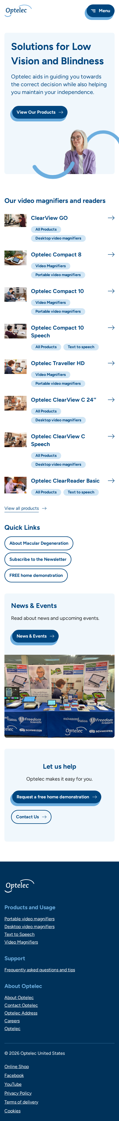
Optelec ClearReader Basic (65, 480)
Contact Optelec (21, 1005)
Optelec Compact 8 (56, 254)
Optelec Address (20, 1013)
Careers (12, 1020)
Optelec (12, 1028)
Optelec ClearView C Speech (58, 440)
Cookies (12, 1111)
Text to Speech (19, 934)
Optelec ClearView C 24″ (63, 399)
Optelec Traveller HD (58, 363)
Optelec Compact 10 (57, 291)
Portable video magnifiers (29, 918)
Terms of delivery (21, 1102)
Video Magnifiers (21, 942)
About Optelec (19, 997)
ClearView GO (49, 218)
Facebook (14, 1075)
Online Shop (16, 1066)
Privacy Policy (18, 1093)
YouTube (13, 1084)
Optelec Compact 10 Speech (57, 331)
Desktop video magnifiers (29, 926)
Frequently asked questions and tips (39, 969)
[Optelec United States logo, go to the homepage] (18, 11)
